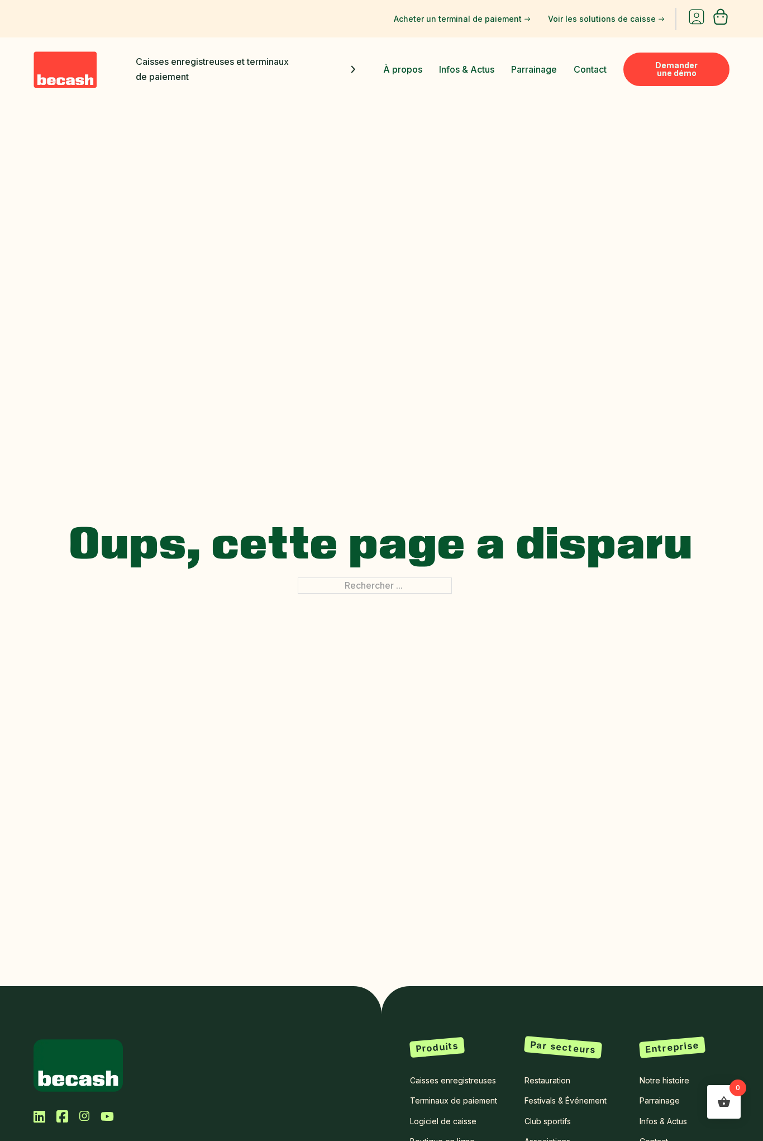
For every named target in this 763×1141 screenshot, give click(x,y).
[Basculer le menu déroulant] (353, 69)
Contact (590, 69)
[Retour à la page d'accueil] (78, 1064)
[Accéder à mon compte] (696, 19)
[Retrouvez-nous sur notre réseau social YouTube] (107, 1116)
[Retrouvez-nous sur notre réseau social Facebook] (62, 1116)
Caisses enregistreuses (453, 1080)
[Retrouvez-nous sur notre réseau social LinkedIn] (39, 1116)
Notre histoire (664, 1080)
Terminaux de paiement (453, 1100)
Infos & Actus (466, 69)
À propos (402, 69)
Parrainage (534, 69)
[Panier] (720, 22)
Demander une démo (676, 69)
